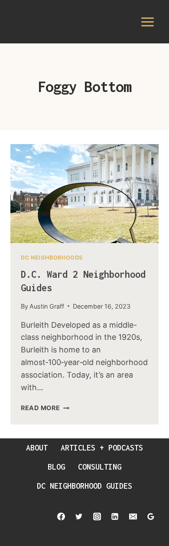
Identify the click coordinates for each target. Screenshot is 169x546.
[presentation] (84, 193)
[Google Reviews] (151, 516)
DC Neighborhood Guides (84, 485)
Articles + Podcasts (102, 447)
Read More (45, 407)
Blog (56, 466)
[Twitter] (79, 516)
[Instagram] (97, 516)
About (37, 447)
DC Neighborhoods (52, 257)
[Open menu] (147, 22)
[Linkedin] (115, 516)
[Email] (133, 516)
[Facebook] (61, 516)
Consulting (99, 466)
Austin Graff (46, 306)
